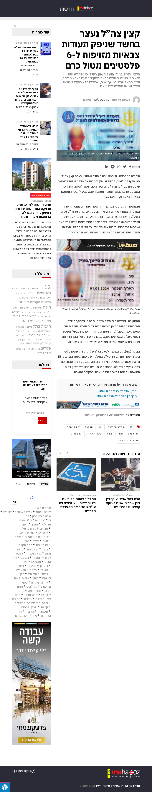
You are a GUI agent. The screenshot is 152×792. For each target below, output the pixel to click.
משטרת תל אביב (21, 335)
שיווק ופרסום (29, 607)
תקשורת (42, 611)
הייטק (33, 570)
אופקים (46, 508)
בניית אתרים (87, 786)
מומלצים (32, 586)
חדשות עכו (25, 307)
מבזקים (36, 562)
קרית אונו (33, 549)
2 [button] (98, 517)
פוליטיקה (32, 603)
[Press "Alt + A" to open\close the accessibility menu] (5, 787)
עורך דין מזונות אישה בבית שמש (117, 396)
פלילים (46, 348)
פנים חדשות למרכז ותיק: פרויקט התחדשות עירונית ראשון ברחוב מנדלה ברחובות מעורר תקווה (32, 210)
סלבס (28, 599)
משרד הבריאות (44, 339)
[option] (120, 486)
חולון (35, 524)
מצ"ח (109, 433)
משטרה (19, 326)
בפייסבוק (102, 415)
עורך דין (22, 339)
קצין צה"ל (76, 433)
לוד (46, 537)
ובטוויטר (89, 415)
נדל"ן (35, 339)
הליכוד (48, 297)
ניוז (35, 615)
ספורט (16, 599)
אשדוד (19, 512)
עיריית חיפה (32, 343)
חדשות (87, 100)
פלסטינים (42, 545)
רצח (24, 348)
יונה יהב (23, 312)
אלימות (15, 288)
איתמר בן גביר (25, 288)
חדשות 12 (23, 297)
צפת (45, 549)
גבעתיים (40, 520)
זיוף (101, 427)
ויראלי (44, 574)
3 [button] (104, 517)
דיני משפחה (21, 293)
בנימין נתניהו (44, 293)
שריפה (19, 349)
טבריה (44, 528)
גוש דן (44, 570)
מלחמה (37, 321)
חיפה (25, 524)
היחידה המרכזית (116, 427)
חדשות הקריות (40, 302)
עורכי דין (45, 343)
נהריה (28, 537)
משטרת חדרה (31, 331)
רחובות (37, 558)
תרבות (29, 611)
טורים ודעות (21, 578)
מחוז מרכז (31, 595)
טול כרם (89, 427)
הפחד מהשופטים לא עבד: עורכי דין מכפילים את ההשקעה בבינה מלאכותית (26, 54)
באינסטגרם (117, 415)
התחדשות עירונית (37, 297)
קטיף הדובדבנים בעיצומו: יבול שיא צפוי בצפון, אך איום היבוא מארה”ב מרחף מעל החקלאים (121, 505)
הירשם (40, 420)
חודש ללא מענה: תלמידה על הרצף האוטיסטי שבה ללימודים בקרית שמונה (77, 503)
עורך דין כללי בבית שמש (114, 391)
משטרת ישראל (93, 433)
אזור (38, 512)
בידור (24, 562)
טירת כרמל (29, 528)
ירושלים (16, 312)
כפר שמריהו (27, 533)
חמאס (31, 312)
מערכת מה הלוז (121, 100)
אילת (29, 512)
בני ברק (37, 516)
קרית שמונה (34, 553)
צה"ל (37, 348)
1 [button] (93, 517)
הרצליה (21, 570)
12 (131, 427)
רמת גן (24, 558)
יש (50, 316)
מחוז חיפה (34, 591)
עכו (26, 541)
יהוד (134, 391)
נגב (38, 537)
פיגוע (22, 343)
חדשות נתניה (36, 307)
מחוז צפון (133, 433)
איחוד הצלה (38, 288)
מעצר (120, 433)
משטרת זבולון (44, 331)
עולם (45, 603)
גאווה (20, 566)
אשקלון (7, 512)
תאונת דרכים (44, 353)
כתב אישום (42, 316)
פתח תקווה (25, 545)
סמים (29, 339)
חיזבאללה (38, 312)
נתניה (35, 541)
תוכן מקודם (22, 615)
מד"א (33, 316)
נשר (45, 541)
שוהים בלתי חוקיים (128, 440)
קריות (44, 607)
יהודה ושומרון (73, 427)
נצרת (17, 537)
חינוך (35, 578)
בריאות (31, 293)
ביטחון (44, 566)
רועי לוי (31, 349)
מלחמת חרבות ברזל (36, 323)
